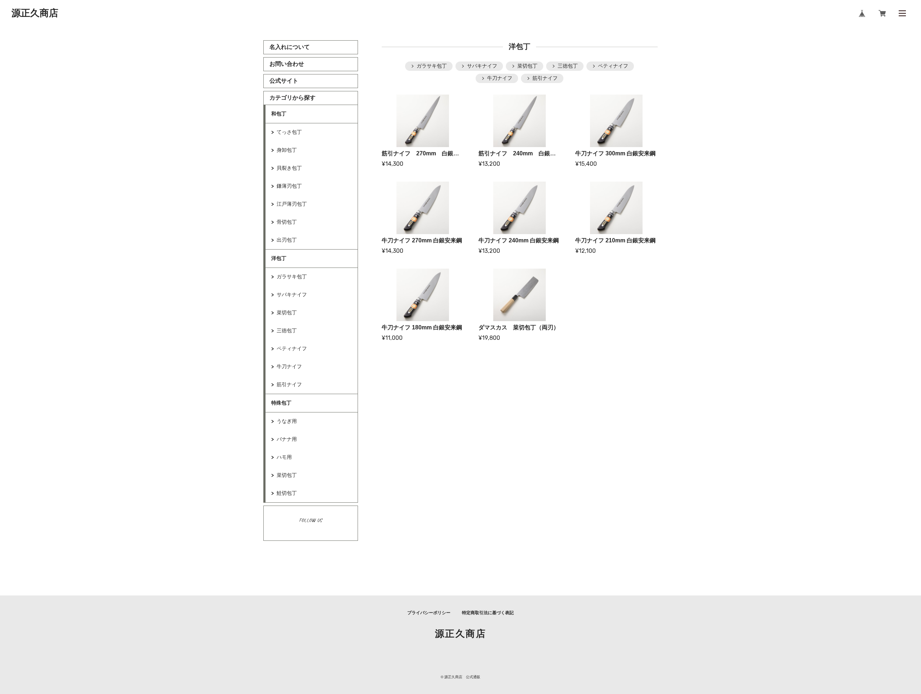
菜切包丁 (287, 312)
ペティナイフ (292, 348)
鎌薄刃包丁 (289, 186)
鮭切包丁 (287, 493)
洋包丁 (278, 258)
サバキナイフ (292, 294)
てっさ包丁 (289, 132)
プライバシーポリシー (428, 612)
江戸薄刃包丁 (292, 204)
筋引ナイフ (289, 384)
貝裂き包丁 (289, 168)
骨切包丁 (287, 222)
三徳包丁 (287, 330)
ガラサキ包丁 (292, 276)
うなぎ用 (287, 421)
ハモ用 (284, 457)
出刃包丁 (287, 240)
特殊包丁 (281, 403)
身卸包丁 (287, 150)
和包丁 (278, 114)
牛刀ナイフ (289, 366)
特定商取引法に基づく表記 (488, 612)
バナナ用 (287, 439)
